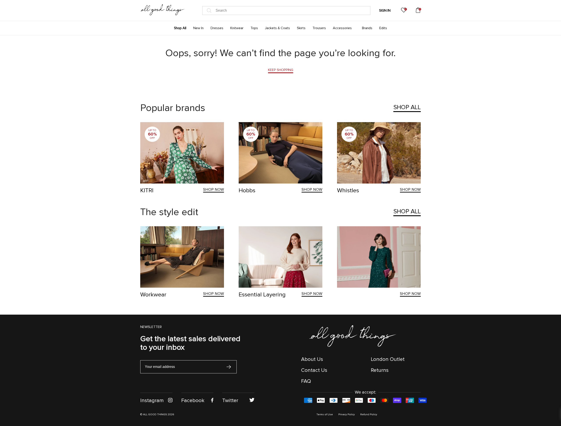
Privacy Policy (346, 414)
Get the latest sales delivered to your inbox (190, 343)
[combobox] (286, 10)
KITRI (146, 190)
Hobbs (247, 190)
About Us (312, 359)
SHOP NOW (213, 189)
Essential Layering (262, 294)
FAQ (306, 381)
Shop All (407, 107)
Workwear (153, 294)
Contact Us (314, 370)
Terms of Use (324, 414)
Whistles (348, 190)
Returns (380, 370)
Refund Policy (368, 414)
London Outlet (388, 359)
